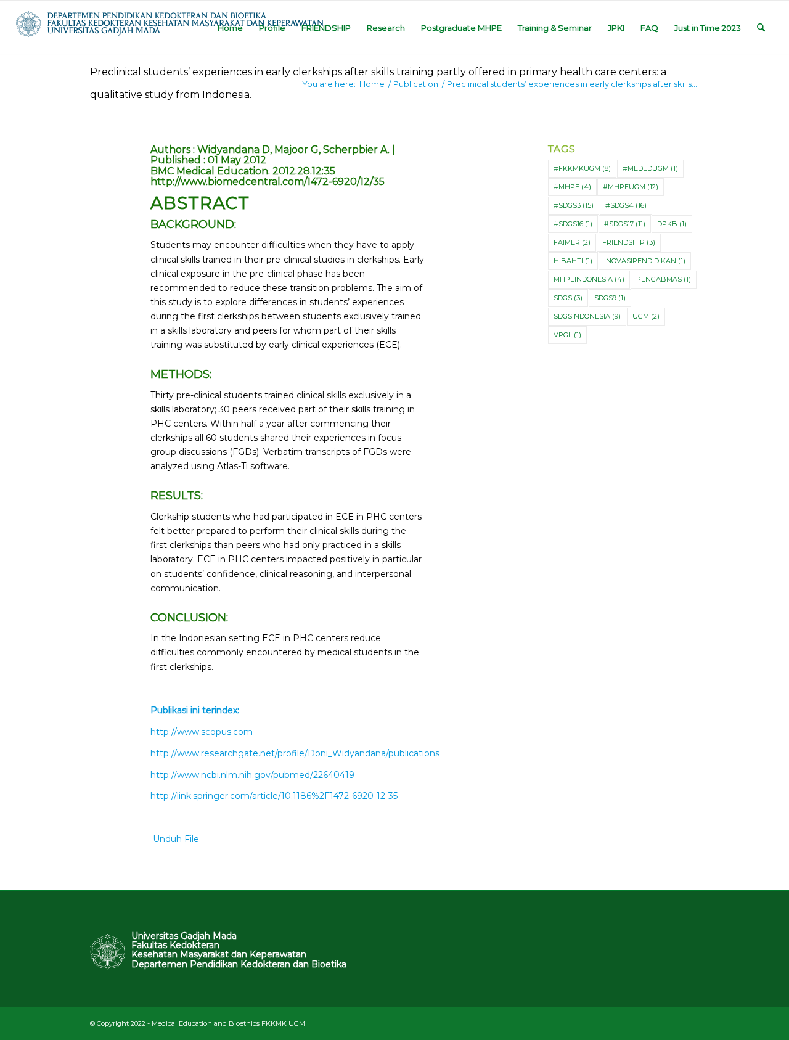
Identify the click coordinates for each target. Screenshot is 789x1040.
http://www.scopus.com (201, 731)
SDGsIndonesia (587, 316)
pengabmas (663, 279)
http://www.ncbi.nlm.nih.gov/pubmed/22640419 (252, 774)
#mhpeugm (630, 186)
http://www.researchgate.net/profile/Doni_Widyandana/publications (294, 753)
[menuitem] (230, 28)
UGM (646, 316)
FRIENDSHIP (628, 242)
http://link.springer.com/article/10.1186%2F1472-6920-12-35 (274, 795)
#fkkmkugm (582, 168)
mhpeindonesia (589, 279)
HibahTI (573, 260)
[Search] (761, 28)
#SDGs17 (624, 223)
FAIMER (572, 242)
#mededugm (650, 168)
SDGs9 (610, 297)
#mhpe (572, 186)
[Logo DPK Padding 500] (169, 28)
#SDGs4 (626, 205)
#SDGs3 (574, 205)
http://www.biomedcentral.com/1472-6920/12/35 (267, 181)
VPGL (567, 334)
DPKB (672, 223)
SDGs (568, 297)
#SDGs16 (573, 223)
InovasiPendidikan (644, 260)
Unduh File (174, 839)
